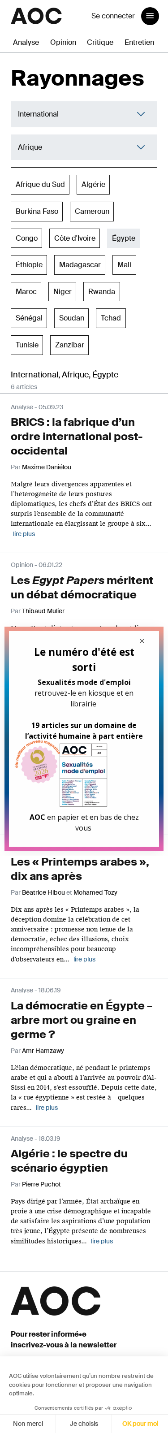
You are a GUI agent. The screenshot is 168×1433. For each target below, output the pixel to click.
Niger (62, 291)
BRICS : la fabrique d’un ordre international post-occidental (77, 436)
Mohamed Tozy (95, 892)
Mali (124, 264)
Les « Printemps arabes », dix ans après (80, 869)
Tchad (111, 318)
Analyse (26, 42)
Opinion (63, 42)
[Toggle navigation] (150, 16)
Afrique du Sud (40, 184)
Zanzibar (69, 345)
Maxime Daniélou (46, 467)
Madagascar (80, 264)
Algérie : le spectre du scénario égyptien (69, 1161)
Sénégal (29, 318)
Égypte (123, 238)
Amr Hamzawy (43, 1051)
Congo (27, 238)
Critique (100, 42)
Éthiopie (29, 264)
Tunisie (27, 345)
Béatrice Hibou (43, 892)
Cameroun (92, 211)
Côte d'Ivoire (74, 238)
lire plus (24, 534)
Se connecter (113, 16)
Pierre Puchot (41, 1184)
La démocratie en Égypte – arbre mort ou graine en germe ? (81, 1020)
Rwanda (101, 291)
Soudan (71, 318)
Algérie (93, 184)
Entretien (139, 42)
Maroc (26, 291)
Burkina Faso (37, 211)
